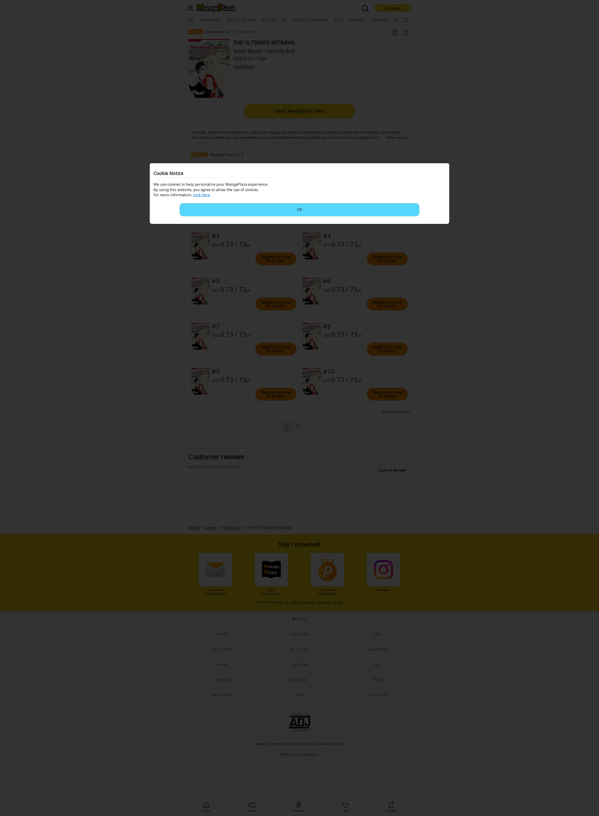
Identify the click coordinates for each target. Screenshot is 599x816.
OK (299, 209)
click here (201, 194)
